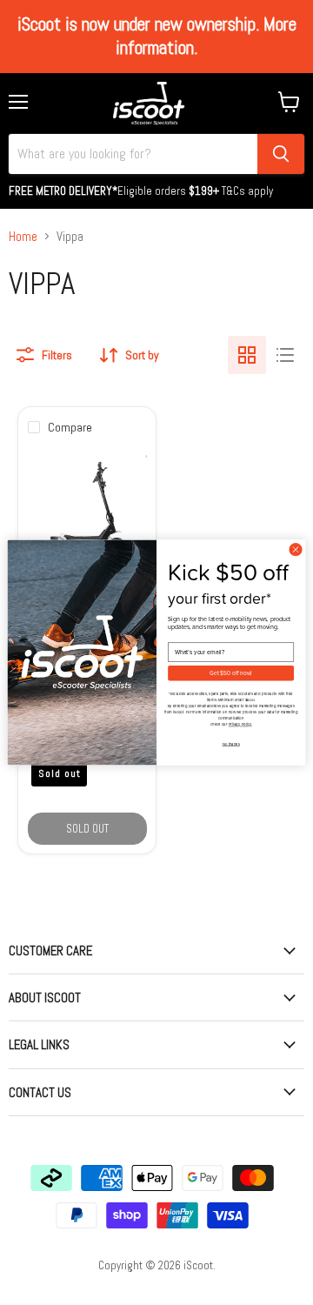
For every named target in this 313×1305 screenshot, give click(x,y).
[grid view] (247, 355)
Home (23, 236)
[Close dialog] (295, 549)
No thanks (231, 743)
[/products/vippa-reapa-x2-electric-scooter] (87, 510)
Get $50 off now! (230, 673)
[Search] (280, 154)
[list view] (285, 355)
